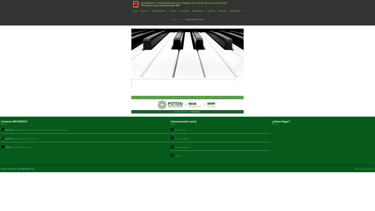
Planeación (222, 11)
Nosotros (144, 11)
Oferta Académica (159, 11)
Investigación (198, 11)
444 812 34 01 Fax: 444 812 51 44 (25, 139)
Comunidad (184, 11)
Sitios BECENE (236, 11)
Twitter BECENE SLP (182, 147)
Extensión (211, 11)
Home (135, 11)
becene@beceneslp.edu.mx (22, 147)
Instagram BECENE (182, 139)
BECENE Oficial (180, 130)
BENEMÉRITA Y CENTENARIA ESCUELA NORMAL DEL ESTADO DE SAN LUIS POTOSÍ (184, 3)
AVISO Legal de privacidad (364, 169)
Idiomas (173, 11)
